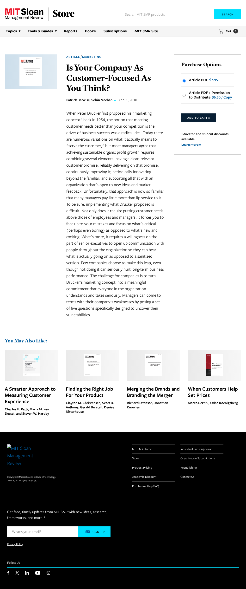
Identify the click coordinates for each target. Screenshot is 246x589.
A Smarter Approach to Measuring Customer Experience (30, 395)
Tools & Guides (40, 30)
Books (90, 30)
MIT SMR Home (142, 449)
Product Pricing (142, 467)
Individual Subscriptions (195, 449)
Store (135, 458)
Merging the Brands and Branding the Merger (153, 391)
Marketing (92, 57)
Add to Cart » (198, 117)
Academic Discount (144, 476)
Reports (70, 30)
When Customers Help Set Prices (213, 391)
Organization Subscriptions (197, 458)
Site (146, 30)
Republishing (188, 467)
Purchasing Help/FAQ (145, 486)
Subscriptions (115, 30)
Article (73, 57)
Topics (11, 30)
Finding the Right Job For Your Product (89, 391)
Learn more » (191, 144)
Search (228, 14)
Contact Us (187, 476)
